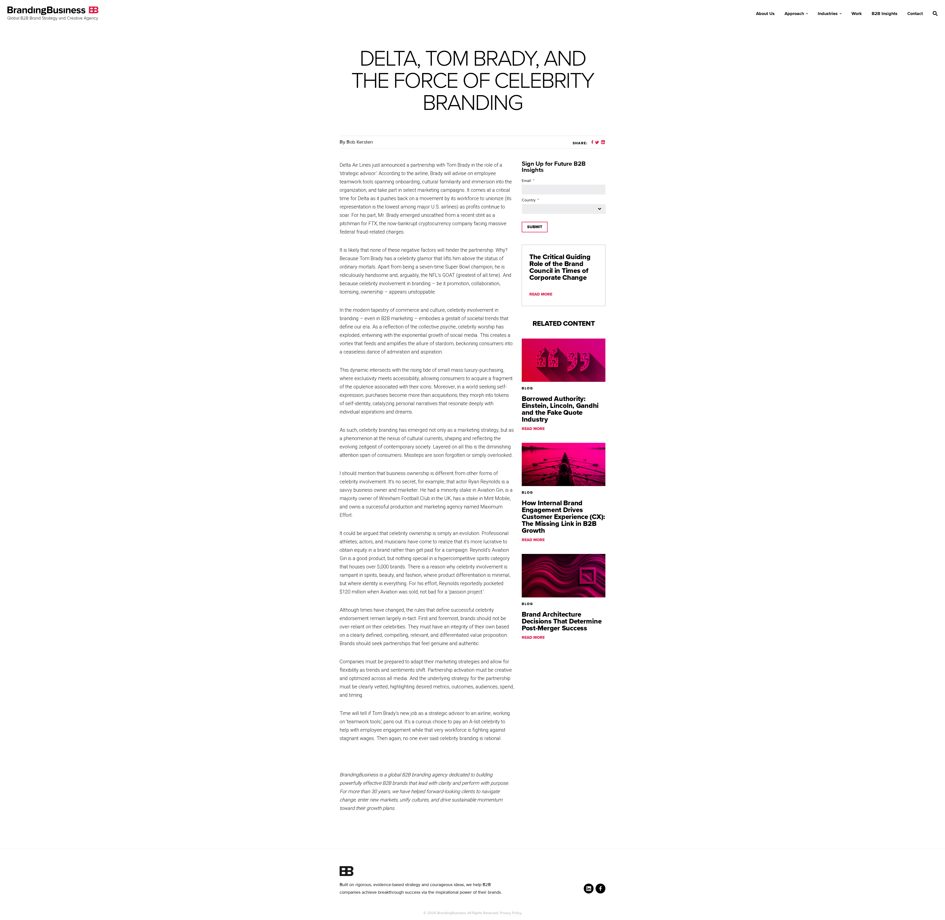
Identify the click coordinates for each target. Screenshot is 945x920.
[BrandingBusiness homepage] (52, 13)
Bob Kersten (359, 142)
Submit (534, 227)
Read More (540, 294)
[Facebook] (600, 888)
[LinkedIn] (589, 888)
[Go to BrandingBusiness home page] (472, 871)
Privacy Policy (510, 913)
